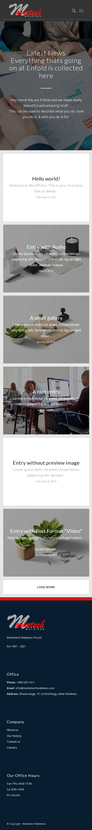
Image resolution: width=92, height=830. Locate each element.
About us (12, 730)
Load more (46, 587)
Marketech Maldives (34, 823)
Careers (12, 747)
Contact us (13, 741)
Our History (14, 736)
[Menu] (81, 11)
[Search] (72, 10)
